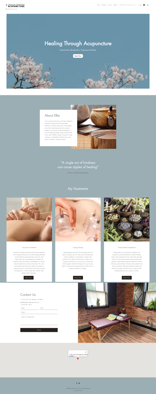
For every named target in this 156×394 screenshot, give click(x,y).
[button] (148, 5)
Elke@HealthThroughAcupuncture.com (29, 302)
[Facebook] (77, 383)
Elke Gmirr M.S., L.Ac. (11, 9)
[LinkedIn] (79, 383)
